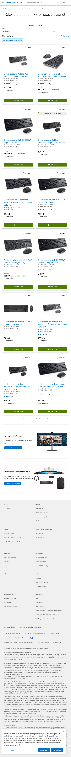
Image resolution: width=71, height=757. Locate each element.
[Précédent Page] (27, 419)
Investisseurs (39, 570)
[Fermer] (63, 731)
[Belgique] (3, 9)
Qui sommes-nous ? (41, 557)
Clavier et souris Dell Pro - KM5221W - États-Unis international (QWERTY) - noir (18, 387)
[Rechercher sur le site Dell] (58, 2)
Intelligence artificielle (10, 557)
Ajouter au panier (18, 100)
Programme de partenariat (11, 606)
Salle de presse (40, 574)
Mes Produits (39, 521)
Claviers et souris (22, 9)
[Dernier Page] (47, 418)
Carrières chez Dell (41, 561)
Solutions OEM (8, 602)
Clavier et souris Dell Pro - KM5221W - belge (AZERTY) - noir (51, 141)
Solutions (6, 566)
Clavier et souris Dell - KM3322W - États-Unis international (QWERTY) (52, 385)
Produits (6, 561)
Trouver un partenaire (10, 598)
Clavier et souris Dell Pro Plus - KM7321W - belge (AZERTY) (16, 75)
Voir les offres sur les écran (13, 448)
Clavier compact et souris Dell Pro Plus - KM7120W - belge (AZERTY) (52, 75)
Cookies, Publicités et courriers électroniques (18, 642)
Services (6, 570)
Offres (5, 574)
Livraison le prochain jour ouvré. (52, 721)
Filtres (53, 31)
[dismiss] (22, 40)
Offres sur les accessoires (13, 483)
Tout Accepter (57, 750)
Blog (37, 598)
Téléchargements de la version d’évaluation (48, 619)
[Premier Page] (23, 418)
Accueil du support (9, 533)
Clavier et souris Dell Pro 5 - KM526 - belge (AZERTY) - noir (18, 323)
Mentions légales (40, 606)
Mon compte (39, 508)
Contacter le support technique (12, 537)
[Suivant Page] (43, 419)
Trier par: (4, 28)
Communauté (39, 533)
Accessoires (10, 9)
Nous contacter (40, 537)
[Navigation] (2, 2)
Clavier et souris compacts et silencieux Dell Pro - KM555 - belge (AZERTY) (18, 202)
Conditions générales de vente (35, 633)
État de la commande (42, 513)
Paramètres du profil (41, 517)
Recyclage (38, 578)
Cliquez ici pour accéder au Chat (13, 706)
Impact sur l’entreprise (42, 582)
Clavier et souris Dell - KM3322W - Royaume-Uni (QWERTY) (52, 261)
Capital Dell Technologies (43, 566)
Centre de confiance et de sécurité (45, 615)
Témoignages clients (41, 586)
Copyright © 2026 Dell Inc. (12, 633)
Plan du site (7, 508)
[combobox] (43, 2)
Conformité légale (43, 642)
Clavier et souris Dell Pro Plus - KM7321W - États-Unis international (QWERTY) (52, 324)
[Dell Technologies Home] (14, 2)
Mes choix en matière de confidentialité (16, 638)
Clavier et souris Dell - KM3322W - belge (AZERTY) (18, 141)
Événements (39, 602)
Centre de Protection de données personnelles (49, 610)
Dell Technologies (9, 627)
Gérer (12, 750)
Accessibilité (57, 642)
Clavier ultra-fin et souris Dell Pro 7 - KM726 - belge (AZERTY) (18, 261)
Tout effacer (65, 36)
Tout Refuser (44, 750)
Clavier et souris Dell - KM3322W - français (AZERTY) (52, 201)
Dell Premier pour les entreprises (30, 627)
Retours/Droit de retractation (12, 541)
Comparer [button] (28, 47)
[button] (64, 2)
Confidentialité (54, 633)
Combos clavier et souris (11, 40)
